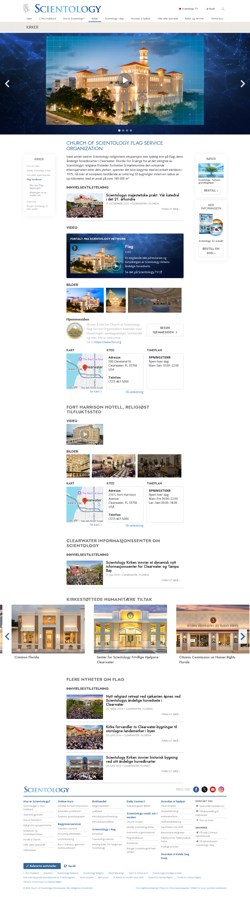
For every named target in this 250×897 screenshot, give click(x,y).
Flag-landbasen (135, 837)
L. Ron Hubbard (47, 18)
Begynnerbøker (100, 805)
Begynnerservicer (69, 824)
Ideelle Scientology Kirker (39, 170)
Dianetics (48, 873)
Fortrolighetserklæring (147, 888)
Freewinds (31, 201)
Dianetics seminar (67, 828)
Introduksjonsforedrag (104, 816)
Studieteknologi (169, 811)
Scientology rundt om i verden (142, 815)
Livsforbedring (66, 839)
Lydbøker (97, 811)
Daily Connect (136, 801)
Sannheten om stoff (172, 827)
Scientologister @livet (138, 805)
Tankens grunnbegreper (71, 816)
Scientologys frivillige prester (167, 873)
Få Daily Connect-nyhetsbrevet (206, 834)
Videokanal (29, 850)
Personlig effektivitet (69, 833)
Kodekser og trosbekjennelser (33, 832)
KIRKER (39, 159)
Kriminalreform (169, 816)
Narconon (103, 877)
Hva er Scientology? (74, 18)
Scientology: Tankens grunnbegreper (209, 181)
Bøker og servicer (194, 18)
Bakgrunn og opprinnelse (37, 825)
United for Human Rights (160, 877)
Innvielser (97, 833)
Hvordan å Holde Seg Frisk (175, 856)
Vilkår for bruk (198, 888)
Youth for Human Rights (189, 877)
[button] (119, 130)
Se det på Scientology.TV (142, 272)
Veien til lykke (168, 805)
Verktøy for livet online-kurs (73, 805)
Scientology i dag (114, 18)
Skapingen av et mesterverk (38, 194)
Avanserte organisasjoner (38, 175)
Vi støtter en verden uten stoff (128, 877)
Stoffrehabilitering (171, 821)
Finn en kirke (33, 166)
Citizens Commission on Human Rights (42, 881)
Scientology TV (190, 8)
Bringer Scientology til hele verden (37, 207)
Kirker (95, 18)
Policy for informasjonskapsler (174, 888)
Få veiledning (134, 392)
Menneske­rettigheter (173, 832)
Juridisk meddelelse (217, 888)
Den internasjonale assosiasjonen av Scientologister (49, 877)
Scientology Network (67, 873)
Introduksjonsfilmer (103, 821)
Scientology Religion (93, 873)
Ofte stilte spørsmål (168, 18)
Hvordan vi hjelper (140, 18)
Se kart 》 (96, 391)
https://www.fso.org (107, 342)
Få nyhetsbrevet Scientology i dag (206, 843)
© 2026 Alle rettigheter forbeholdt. (58, 888)
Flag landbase (34, 179)
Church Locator (135, 821)
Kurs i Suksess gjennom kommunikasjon (71, 846)
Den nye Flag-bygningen (37, 186)
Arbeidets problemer (69, 811)
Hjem (29, 18)
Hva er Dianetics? (32, 820)
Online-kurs (217, 18)
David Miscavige (116, 873)
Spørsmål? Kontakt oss (211, 806)
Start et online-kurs (138, 873)
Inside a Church (31, 839)
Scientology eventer (103, 839)
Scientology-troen (33, 814)
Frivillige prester (169, 846)
